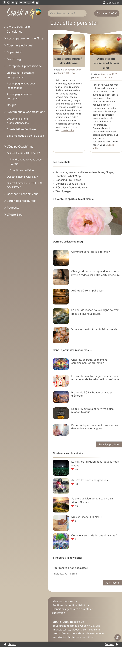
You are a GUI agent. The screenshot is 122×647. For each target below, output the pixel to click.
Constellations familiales (21, 129)
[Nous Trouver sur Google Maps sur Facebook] (33, 2)
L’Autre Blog (15, 214)
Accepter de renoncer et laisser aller (106, 63)
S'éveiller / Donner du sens (71, 187)
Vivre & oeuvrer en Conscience (19, 29)
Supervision (14, 52)
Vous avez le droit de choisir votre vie (94, 329)
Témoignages (63, 191)
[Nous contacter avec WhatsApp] (29, 2)
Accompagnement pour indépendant (21, 85)
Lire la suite (67, 130)
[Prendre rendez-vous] (37, 2)
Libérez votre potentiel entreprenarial (20, 75)
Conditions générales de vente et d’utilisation (72, 610)
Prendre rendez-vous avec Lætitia (26, 161)
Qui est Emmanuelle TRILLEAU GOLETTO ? (25, 185)
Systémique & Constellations (26, 112)
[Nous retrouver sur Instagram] (8, 2)
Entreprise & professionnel (24, 66)
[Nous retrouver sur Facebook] (4, 2)
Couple (11, 105)
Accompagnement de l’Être (25, 38)
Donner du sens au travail (70, 183)
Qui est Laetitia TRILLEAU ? (23, 153)
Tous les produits (109, 444)
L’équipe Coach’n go (20, 146)
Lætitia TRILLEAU (67, 73)
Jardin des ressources (21, 200)
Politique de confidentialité (69, 605)
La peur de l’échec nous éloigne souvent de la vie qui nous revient (95, 311)
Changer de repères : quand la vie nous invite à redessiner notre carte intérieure (95, 273)
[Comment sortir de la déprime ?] (61, 258)
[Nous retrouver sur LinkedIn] (12, 2)
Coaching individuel (20, 45)
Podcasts (13, 207)
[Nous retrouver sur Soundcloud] (25, 2)
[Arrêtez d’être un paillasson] (61, 296)
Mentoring (14, 59)
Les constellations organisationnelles (18, 121)
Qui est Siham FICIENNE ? (22, 176)
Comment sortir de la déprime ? (90, 251)
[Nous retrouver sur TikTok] (16, 2)
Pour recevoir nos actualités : (70, 567)
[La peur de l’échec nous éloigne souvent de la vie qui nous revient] (61, 316)
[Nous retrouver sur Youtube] (21, 2)
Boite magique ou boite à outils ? (25, 138)
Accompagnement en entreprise (19, 96)
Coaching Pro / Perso (68, 179)
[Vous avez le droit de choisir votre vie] (61, 335)
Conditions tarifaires (22, 170)
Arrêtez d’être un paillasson (87, 290)
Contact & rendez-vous (22, 194)
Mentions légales (63, 601)
